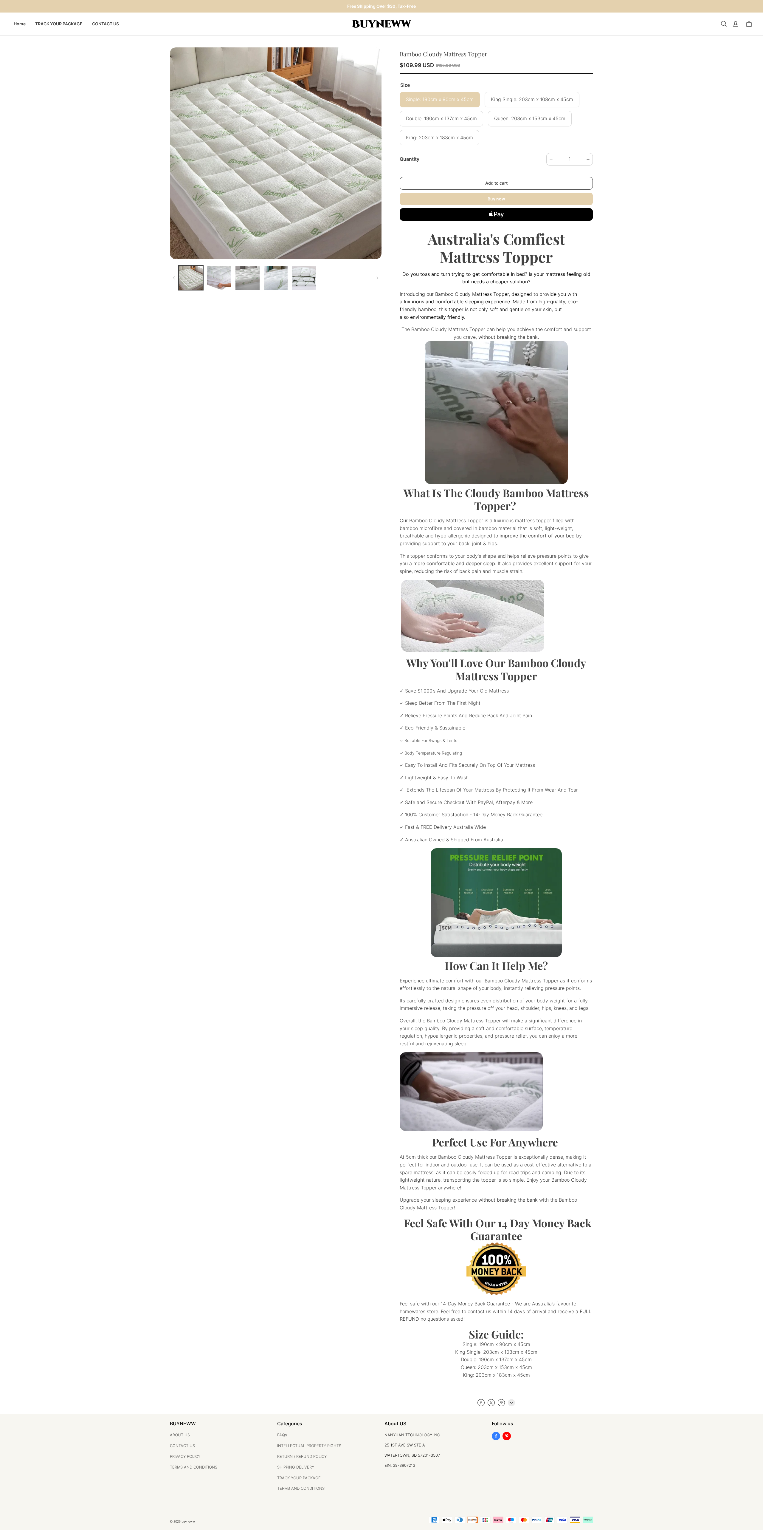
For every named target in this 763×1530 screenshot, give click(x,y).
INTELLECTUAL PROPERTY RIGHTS (309, 1445)
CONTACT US (105, 23)
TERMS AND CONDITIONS (193, 1467)
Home (20, 23)
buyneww (188, 1521)
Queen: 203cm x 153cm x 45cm (529, 118)
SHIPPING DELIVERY (295, 1467)
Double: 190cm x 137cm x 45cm (441, 118)
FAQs (282, 1434)
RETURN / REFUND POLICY (302, 1456)
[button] (724, 24)
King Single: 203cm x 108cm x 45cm (532, 99)
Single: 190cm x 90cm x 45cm (440, 99)
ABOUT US (180, 1434)
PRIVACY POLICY (185, 1456)
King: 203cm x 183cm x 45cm (439, 137)
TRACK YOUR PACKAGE (59, 23)
